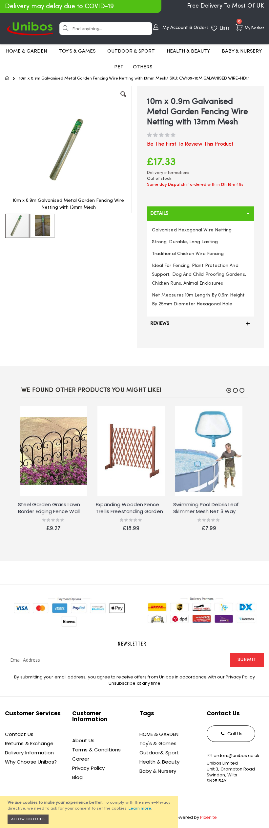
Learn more (140, 808)
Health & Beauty (159, 761)
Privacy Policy (240, 677)
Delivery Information (29, 752)
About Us (83, 740)
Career (80, 758)
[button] (123, 99)
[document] (90, 812)
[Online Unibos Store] (30, 28)
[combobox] (105, 28)
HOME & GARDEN (158, 734)
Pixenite (208, 817)
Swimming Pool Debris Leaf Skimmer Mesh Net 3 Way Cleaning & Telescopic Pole (206, 508)
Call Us (234, 733)
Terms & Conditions (96, 749)
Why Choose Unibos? (31, 761)
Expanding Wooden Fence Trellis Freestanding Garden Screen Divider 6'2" (129, 508)
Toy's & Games (157, 743)
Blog (77, 777)
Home (7, 78)
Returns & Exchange (29, 743)
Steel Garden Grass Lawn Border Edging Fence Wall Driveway (49, 508)
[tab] (200, 213)
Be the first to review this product (190, 144)
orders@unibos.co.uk (236, 755)
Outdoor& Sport (159, 752)
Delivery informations (168, 173)
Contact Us (19, 734)
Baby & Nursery (157, 771)
